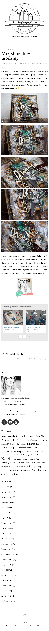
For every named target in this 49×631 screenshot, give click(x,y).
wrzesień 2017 (7, 497)
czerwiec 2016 (6, 575)
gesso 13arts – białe (17, 273)
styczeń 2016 (6, 596)
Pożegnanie (4, 466)
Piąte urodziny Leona (33, 327)
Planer (43, 462)
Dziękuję (17, 455)
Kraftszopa (4, 63)
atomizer (29, 273)
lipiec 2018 (5, 487)
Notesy (12, 462)
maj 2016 (4, 580)
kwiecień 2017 (7, 523)
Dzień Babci (30, 451)
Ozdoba (17, 462)
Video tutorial (17, 470)
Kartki (14, 63)
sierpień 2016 (6, 565)
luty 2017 (4, 534)
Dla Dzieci (17, 439)
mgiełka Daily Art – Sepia (29, 266)
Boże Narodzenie (21, 436)
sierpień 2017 (6, 502)
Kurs (38, 459)
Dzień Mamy (4, 455)
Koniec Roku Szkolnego (28, 459)
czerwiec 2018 (6, 492)
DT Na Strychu (21, 448)
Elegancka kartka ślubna (14, 354)
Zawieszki (10, 474)
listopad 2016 (6, 549)
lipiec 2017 (5, 508)
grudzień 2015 (6, 601)
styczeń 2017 (6, 539)
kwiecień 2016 (7, 586)
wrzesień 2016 (7, 560)
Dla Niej (42, 440)
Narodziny (5, 462)
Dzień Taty (11, 455)
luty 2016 (4, 591)
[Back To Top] (24, 615)
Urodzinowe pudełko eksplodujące (30, 359)
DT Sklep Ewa (19, 451)
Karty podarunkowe (16, 459)
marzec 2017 (6, 528)
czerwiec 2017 (6, 513)
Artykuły (10, 436)
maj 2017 (4, 518)
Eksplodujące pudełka (27, 455)
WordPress (18, 626)
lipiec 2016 (5, 570)
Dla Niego (23, 63)
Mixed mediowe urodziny (17, 56)
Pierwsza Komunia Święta (33, 462)
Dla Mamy (26, 440)
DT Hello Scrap (31, 63)
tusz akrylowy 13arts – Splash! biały (21, 263)
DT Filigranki (30, 444)
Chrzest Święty (35, 436)
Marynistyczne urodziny (11, 327)
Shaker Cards (14, 466)
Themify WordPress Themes (33, 626)
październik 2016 (7, 554)
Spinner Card (24, 466)
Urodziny (44, 63)
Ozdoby (21, 462)
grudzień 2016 (6, 544)
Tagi (39, 466)
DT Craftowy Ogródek (15, 444)
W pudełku (36, 470)
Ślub (15, 474)
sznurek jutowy (38, 273)
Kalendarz (36, 455)
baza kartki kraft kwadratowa (12, 260)
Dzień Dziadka (40, 451)
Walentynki (26, 470)
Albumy (4, 436)
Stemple (32, 466)
